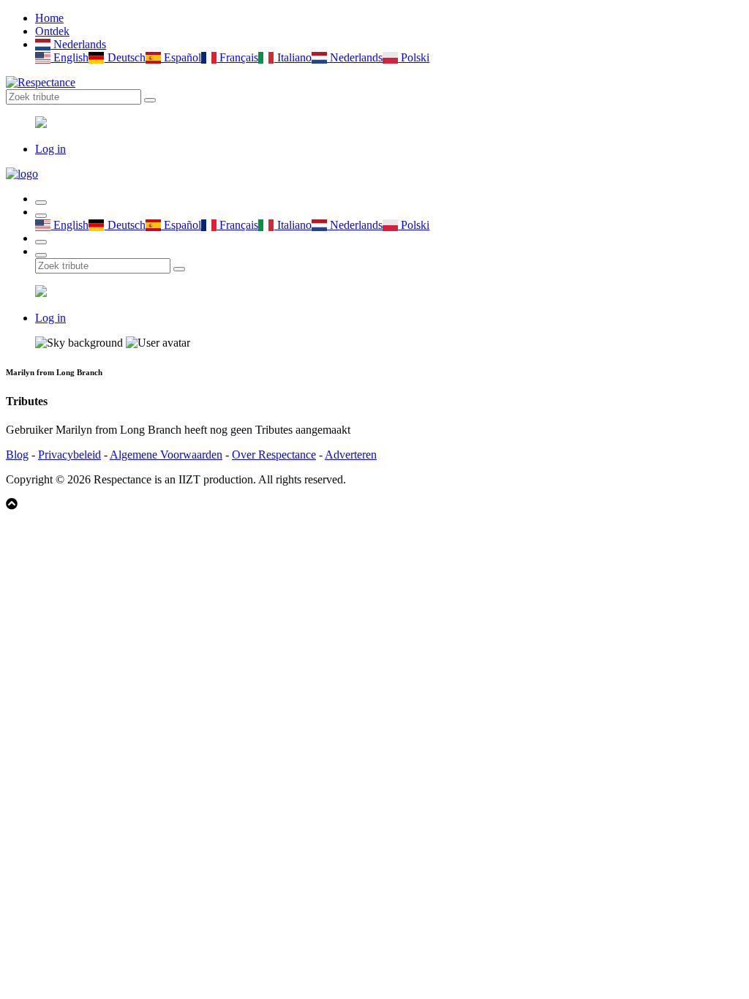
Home (49, 18)
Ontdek (52, 31)
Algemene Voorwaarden (166, 454)
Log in (50, 149)
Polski (413, 57)
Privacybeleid (69, 454)
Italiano (292, 57)
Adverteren (351, 454)
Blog (17, 454)
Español (181, 57)
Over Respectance (274, 454)
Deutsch (125, 57)
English (69, 57)
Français (237, 57)
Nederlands (78, 44)
